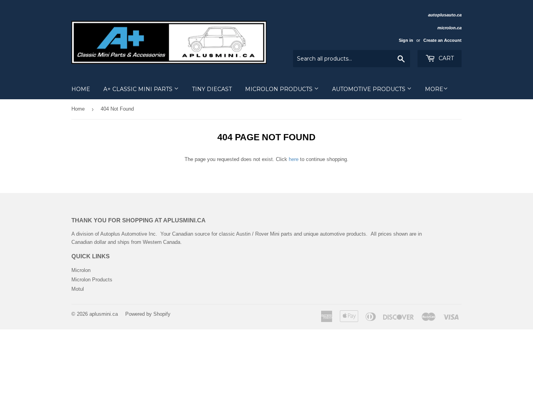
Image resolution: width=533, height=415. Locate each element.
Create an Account (442, 40)
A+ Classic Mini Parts (138, 89)
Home (80, 89)
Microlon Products (279, 89)
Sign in (406, 40)
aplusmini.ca (103, 314)
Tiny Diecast (212, 89)
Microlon (81, 270)
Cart (445, 58)
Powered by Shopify (148, 314)
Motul (77, 289)
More (434, 89)
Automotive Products (369, 89)
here (293, 159)
